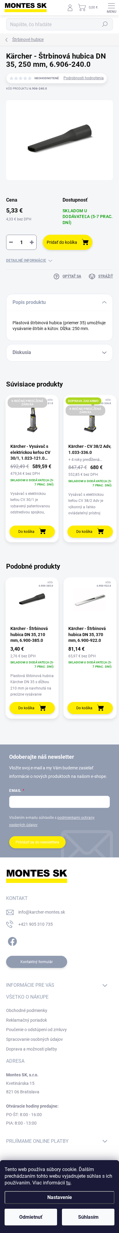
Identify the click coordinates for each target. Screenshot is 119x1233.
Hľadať (105, 24)
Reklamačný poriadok (26, 1020)
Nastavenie (59, 1197)
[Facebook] (11, 940)
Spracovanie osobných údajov (34, 1039)
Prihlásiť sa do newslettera (37, 842)
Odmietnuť (30, 1217)
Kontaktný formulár (36, 962)
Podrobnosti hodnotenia (83, 78)
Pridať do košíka (62, 242)
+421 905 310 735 (35, 924)
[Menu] (111, 7)
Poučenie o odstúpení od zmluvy (36, 1029)
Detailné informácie (26, 260)
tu (68, 1183)
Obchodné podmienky (26, 1010)
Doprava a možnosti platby (31, 1049)
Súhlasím (88, 1217)
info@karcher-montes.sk (41, 912)
